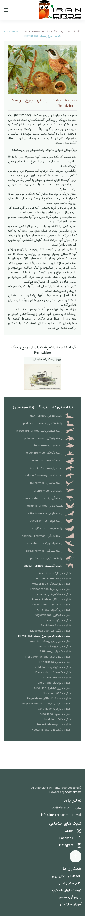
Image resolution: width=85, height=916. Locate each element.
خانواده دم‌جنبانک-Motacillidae (51, 583)
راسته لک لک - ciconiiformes (44, 452)
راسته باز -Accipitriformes (46, 468)
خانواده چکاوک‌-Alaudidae (55, 573)
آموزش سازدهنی (70, 904)
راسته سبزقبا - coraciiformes (44, 550)
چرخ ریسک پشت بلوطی (47, 359)
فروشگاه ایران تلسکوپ (66, 890)
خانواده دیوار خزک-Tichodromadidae (48, 656)
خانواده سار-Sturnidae (57, 677)
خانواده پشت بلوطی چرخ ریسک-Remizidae (44, 635)
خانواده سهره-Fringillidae (55, 661)
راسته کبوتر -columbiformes (45, 505)
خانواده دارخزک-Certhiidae (54, 708)
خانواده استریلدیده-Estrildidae (52, 667)
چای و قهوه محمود (69, 897)
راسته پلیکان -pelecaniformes (43, 438)
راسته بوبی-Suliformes (48, 445)
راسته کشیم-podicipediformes (42, 423)
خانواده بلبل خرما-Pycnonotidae (50, 589)
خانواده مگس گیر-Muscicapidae (50, 630)
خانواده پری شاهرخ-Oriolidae (52, 688)
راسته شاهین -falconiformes (44, 475)
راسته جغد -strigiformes (46, 528)
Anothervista (73, 792)
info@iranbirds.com (54, 815)
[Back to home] (60, 10)
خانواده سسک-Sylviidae (56, 625)
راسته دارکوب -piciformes (46, 558)
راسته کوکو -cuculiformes (46, 520)
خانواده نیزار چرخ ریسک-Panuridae (49, 641)
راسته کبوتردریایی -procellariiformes (39, 430)
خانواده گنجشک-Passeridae (53, 672)
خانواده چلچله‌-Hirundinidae (53, 578)
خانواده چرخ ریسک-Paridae (54, 646)
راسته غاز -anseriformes (46, 460)
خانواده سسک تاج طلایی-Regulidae (49, 698)
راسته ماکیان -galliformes (45, 482)
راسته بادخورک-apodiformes (44, 543)
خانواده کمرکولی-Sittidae (55, 651)
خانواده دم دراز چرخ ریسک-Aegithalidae (46, 703)
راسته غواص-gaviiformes (46, 415)
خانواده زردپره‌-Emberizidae (54, 724)
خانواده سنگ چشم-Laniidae (53, 594)
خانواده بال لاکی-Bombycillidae (51, 599)
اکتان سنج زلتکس (69, 883)
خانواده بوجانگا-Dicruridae (54, 682)
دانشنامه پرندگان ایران (66, 876)
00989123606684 (59, 808)
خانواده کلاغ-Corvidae (57, 693)
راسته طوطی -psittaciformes (44, 513)
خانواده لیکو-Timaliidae (56, 620)
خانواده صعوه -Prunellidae (54, 714)
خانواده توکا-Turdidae (57, 719)
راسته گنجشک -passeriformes (43, 565)
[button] (6, 9)
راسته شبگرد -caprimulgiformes (42, 535)
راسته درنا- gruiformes (48, 490)
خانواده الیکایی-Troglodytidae (52, 615)
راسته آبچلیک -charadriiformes (42, 498)
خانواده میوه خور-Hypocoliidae (51, 604)
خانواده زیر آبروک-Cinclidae (54, 609)
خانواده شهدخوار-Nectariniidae (51, 729)
